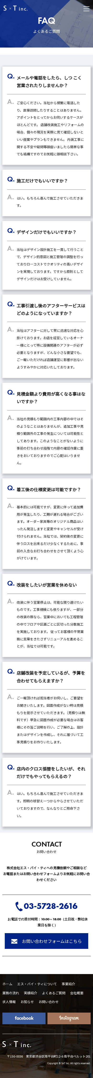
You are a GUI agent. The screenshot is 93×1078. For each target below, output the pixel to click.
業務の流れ (10, 992)
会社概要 (76, 992)
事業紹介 (68, 983)
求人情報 (9, 1001)
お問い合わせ (49, 1001)
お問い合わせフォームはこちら (51, 941)
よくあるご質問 (53, 992)
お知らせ (27, 1001)
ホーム (7, 983)
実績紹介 (30, 992)
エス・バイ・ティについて (37, 983)
